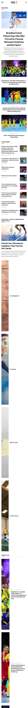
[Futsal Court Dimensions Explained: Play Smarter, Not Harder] (14, 233)
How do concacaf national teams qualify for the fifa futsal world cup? (9, 194)
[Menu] (2, 2)
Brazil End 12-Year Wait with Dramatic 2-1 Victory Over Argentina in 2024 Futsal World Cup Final (14, 82)
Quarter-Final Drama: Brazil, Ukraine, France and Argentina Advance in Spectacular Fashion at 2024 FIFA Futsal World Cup (9, 150)
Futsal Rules (13, 369)
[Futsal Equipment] (5, 295)
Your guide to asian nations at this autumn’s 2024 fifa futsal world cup (10, 160)
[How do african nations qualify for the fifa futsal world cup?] (23, 204)
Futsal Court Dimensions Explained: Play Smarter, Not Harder (12, 246)
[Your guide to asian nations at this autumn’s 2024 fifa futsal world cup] (23, 161)
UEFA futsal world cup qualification (7, 168)
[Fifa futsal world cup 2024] (23, 178)
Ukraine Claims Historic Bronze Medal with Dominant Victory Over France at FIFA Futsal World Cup (14, 109)
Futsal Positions (14, 515)
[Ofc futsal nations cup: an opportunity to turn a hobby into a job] (23, 186)
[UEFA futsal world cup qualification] (23, 169)
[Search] (26, 2)
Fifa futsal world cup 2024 (9, 175)
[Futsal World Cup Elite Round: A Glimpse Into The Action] (23, 212)
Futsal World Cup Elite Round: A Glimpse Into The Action (10, 211)
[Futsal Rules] (5, 369)
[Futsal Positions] (5, 515)
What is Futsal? (14, 442)
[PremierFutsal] (14, 2)
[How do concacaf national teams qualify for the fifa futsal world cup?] (23, 195)
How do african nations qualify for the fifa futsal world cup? (8, 203)
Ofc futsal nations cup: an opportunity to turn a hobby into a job (9, 185)
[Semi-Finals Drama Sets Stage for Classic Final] (14, 123)
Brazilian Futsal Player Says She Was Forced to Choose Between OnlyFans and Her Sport (14, 39)
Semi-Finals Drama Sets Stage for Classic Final (14, 136)
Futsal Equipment (14, 296)
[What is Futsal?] (5, 442)
